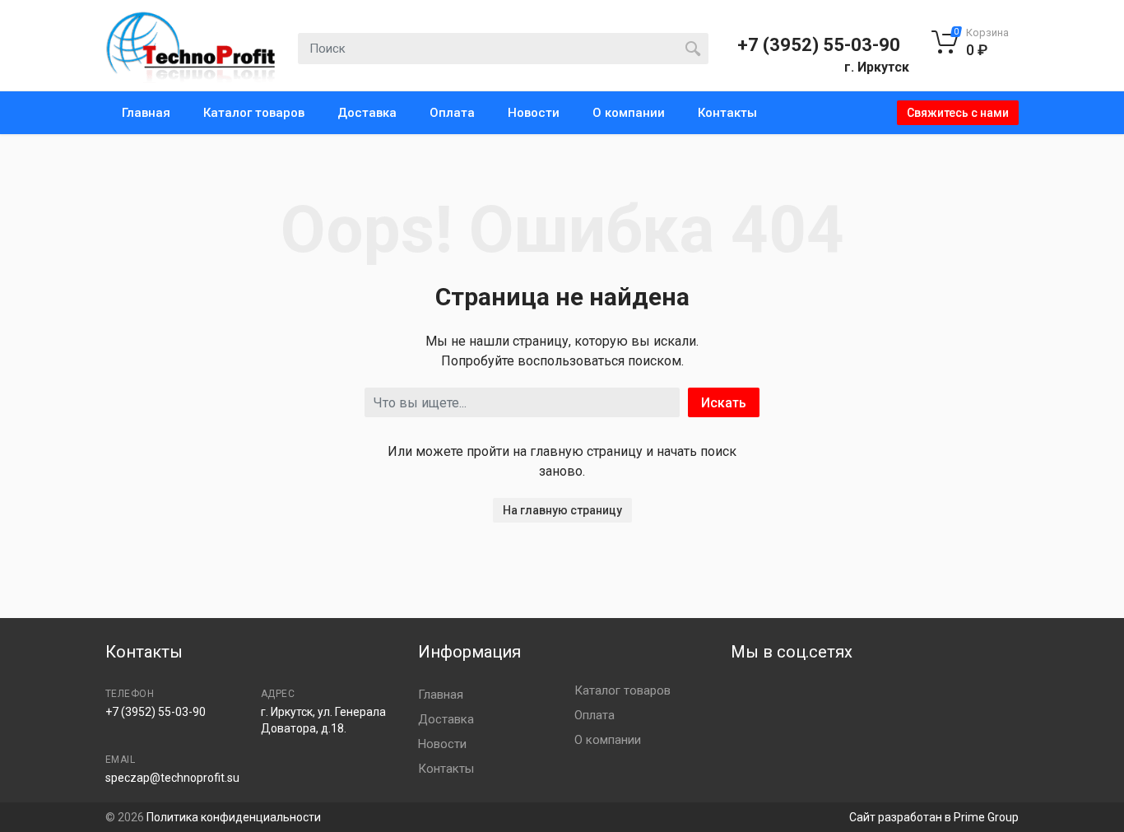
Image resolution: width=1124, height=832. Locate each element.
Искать (723, 403)
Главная (146, 112)
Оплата (452, 112)
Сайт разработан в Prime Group (934, 817)
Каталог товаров (253, 112)
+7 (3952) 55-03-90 (818, 45)
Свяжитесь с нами (958, 112)
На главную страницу (562, 510)
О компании (628, 112)
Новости (534, 112)
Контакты (727, 112)
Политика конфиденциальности (233, 817)
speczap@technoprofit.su (172, 777)
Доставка (367, 112)
